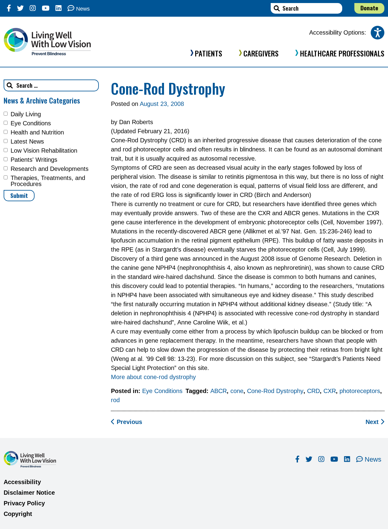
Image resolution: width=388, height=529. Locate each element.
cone (236, 391)
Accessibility (22, 482)
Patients (208, 53)
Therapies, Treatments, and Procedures (48, 181)
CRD (313, 391)
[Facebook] (9, 8)
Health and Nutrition (37, 132)
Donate (369, 7)
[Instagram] (33, 8)
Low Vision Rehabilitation (44, 151)
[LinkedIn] (58, 8)
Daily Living (26, 114)
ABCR (218, 391)
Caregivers (261, 53)
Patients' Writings (34, 160)
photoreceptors (360, 391)
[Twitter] (20, 8)
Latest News (27, 141)
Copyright (18, 513)
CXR (329, 391)
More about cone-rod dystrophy (153, 377)
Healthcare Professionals (342, 53)
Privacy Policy (24, 503)
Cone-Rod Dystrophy (275, 391)
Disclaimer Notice (29, 492)
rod (115, 400)
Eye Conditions (31, 123)
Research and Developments (50, 169)
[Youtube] (45, 8)
